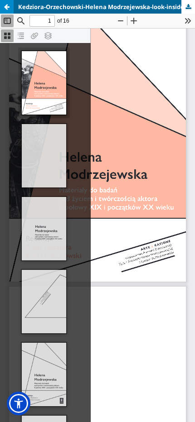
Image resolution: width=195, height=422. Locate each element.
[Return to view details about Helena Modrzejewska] (7, 7)
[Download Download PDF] (188, 7)
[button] (18, 403)
